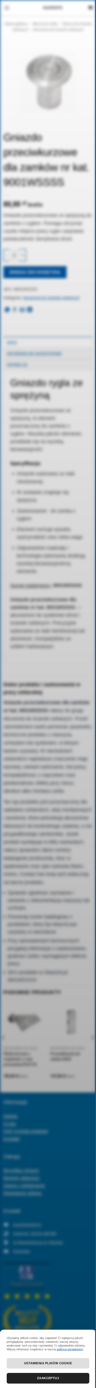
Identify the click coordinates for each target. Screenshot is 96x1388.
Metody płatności (21, 1177)
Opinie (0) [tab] (17, 364)
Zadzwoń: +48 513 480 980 (34, 1233)
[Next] (92, 1046)
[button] (6, 8)
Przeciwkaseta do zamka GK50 (65, 1056)
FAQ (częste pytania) (25, 1130)
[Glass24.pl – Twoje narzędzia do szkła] (53, 8)
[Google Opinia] (27, 1280)
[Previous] (3, 1046)
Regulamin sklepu (22, 1192)
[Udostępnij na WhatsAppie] (7, 310)
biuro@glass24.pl (27, 1225)
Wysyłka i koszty (21, 1170)
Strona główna (15, 24)
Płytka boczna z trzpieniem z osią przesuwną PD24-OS (20, 1059)
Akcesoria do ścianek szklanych (58, 29)
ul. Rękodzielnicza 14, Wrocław (38, 1242)
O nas (9, 1123)
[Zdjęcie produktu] (48, 83)
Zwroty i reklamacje (24, 1185)
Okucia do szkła (45, 24)
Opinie (10, 1115)
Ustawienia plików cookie (48, 1363)
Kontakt (11, 1138)
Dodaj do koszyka (35, 272)
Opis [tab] (12, 342)
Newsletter (21, 1251)
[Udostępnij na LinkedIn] (29, 310)
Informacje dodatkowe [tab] (34, 353)
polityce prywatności (70, 1349)
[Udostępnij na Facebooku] (14, 310)
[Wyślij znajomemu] (22, 310)
